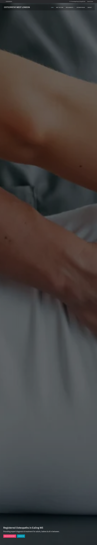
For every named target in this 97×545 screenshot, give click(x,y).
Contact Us (21, 536)
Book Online (90, 1)
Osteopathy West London (17, 7)
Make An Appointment (9, 536)
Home (52, 7)
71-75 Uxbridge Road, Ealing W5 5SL (77, 1)
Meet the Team (59, 7)
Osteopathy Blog (81, 7)
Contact (89, 7)
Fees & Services (69, 7)
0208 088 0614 (9, 1)
